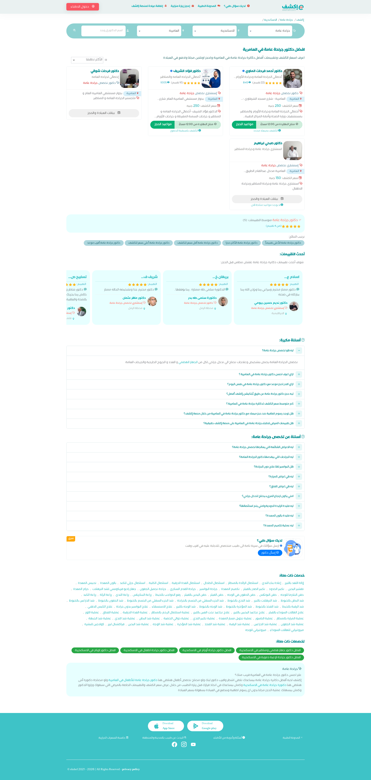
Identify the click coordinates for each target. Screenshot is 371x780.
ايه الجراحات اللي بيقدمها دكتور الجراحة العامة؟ (266, 457)
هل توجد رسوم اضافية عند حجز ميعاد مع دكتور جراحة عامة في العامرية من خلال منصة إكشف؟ (238, 414)
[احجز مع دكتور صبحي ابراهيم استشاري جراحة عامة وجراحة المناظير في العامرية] (292, 150)
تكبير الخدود (276, 589)
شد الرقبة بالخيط (293, 607)
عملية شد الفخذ (215, 624)
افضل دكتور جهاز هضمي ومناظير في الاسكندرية (270, 650)
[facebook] (176, 745)
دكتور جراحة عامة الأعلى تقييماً (283, 243)
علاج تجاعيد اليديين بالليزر (249, 613)
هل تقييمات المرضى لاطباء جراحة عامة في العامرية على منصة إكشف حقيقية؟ (248, 423)
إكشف (300, 20)
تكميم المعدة (230, 589)
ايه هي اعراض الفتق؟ (281, 486)
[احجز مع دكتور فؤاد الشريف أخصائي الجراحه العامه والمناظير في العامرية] (211, 78)
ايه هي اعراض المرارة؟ (281, 477)
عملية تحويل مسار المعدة (235, 619)
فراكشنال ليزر (116, 624)
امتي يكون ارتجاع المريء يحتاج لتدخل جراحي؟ (267, 496)
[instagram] (185, 745)
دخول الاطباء (80, 7)
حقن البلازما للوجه (292, 595)
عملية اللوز (92, 613)
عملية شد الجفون (292, 624)
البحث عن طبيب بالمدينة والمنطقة (163, 738)
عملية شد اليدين (138, 624)
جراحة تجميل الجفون (153, 589)
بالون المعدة (108, 583)
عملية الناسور (264, 619)
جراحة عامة (286, 20)
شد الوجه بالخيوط (210, 607)
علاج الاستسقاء (162, 607)
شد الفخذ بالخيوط (266, 607)
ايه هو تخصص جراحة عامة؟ (277, 350)
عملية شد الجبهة (99, 619)
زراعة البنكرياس (142, 595)
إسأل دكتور (268, 553)
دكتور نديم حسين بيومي (270, 303)
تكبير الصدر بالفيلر (254, 589)
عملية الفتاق (111, 613)
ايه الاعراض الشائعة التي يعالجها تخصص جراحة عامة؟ (262, 447)
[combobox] (270, 31)
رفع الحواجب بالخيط (168, 595)
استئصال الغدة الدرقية (186, 583)
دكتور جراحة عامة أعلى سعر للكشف (148, 243)
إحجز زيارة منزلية (180, 6)
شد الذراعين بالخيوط (81, 601)
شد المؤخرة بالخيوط (239, 607)
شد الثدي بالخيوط (238, 601)
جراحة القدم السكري (183, 589)
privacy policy (131, 769)
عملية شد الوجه (163, 624)
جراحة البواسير (208, 589)
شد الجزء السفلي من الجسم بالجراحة (200, 601)
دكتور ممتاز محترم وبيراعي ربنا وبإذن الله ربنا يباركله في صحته (269, 295)
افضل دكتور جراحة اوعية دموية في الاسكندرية (271, 657)
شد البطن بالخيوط (292, 601)
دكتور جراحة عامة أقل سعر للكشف (197, 243)
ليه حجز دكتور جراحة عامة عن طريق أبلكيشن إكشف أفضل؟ (260, 394)
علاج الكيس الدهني (100, 607)
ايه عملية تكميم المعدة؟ (278, 526)
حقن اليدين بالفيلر (195, 595)
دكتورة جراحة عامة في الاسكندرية (264, 685)
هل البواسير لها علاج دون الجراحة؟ (273, 467)
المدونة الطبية (207, 6)
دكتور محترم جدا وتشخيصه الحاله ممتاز (131, 292)
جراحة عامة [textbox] (282, 31)
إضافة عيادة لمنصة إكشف (147, 6)
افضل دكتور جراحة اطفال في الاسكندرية (149, 650)
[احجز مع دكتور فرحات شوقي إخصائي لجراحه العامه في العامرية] (129, 78)
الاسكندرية (270, 20)
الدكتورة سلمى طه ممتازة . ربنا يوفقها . (201, 292)
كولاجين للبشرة (94, 624)
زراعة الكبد (89, 595)
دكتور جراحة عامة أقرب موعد (103, 243)
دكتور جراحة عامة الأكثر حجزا (241, 243)
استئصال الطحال (214, 583)
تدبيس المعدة (87, 583)
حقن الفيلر (217, 595)
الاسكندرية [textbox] (227, 31)
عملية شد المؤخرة (189, 624)
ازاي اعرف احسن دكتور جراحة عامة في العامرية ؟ (266, 374)
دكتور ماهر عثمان (134, 298)
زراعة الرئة (106, 595)
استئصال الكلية (158, 583)
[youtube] (195, 745)
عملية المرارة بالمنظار (290, 619)
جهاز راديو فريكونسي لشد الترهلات (114, 589)
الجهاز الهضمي (188, 362)
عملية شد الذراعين (265, 624)
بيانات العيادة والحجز (101, 113)
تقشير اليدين (296, 589)
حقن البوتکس (268, 595)
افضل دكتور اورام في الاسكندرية (95, 650)
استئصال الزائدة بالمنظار (243, 583)
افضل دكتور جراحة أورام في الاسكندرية (206, 650)
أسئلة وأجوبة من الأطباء (227, 738)
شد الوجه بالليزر (186, 607)
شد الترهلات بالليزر (265, 601)
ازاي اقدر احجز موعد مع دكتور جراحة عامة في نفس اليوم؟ (260, 384)
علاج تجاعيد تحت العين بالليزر (211, 613)
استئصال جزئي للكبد (132, 583)
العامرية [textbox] (174, 31)
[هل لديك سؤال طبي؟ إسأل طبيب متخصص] (292, 548)
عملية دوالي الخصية (176, 619)
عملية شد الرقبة (239, 624)
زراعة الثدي (122, 595)
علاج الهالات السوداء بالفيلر (286, 613)
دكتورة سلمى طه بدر (202, 298)
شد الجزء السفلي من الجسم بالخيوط (150, 601)
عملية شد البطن (149, 619)
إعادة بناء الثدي (271, 583)
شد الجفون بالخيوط (110, 601)
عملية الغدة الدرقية (135, 613)
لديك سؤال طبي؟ (235, 6)
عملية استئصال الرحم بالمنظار (170, 613)
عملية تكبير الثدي (204, 619)
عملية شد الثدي (125, 619)
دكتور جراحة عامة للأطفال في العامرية (132, 680)
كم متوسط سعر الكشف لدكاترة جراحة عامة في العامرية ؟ (259, 404)
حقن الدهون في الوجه (241, 595)
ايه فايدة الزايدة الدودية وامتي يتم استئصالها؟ (266, 506)
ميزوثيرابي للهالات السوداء (287, 630)
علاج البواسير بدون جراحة (132, 607)
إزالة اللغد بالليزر (294, 583)
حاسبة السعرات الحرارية (112, 738)
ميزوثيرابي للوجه (255, 630)
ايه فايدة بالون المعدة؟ (279, 516)
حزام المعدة (81, 589)
